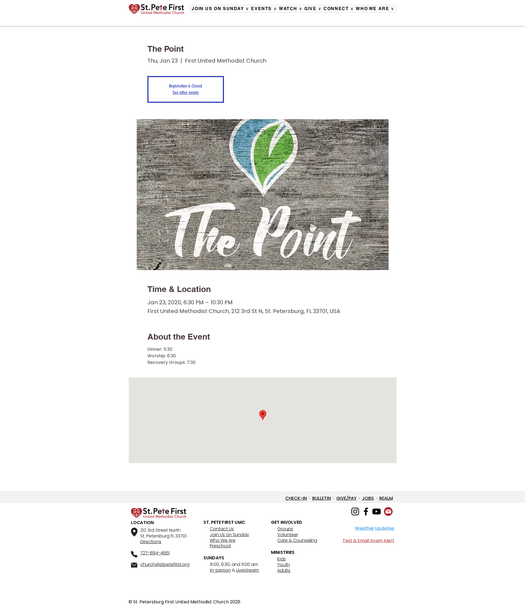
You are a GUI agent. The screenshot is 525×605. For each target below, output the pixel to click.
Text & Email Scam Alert (368, 540)
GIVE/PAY (346, 498)
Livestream (247, 570)
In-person (220, 570)
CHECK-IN (296, 498)
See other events (186, 92)
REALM (386, 498)
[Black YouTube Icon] (376, 511)
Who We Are (222, 540)
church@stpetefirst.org (164, 564)
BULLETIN (321, 498)
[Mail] (388, 511)
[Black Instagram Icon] (355, 511)
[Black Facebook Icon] (366, 511)
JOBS (368, 498)
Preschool (220, 546)
